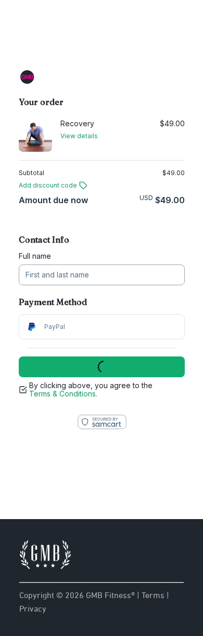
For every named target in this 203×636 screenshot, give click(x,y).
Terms (153, 595)
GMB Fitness (101, 35)
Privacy (32, 608)
